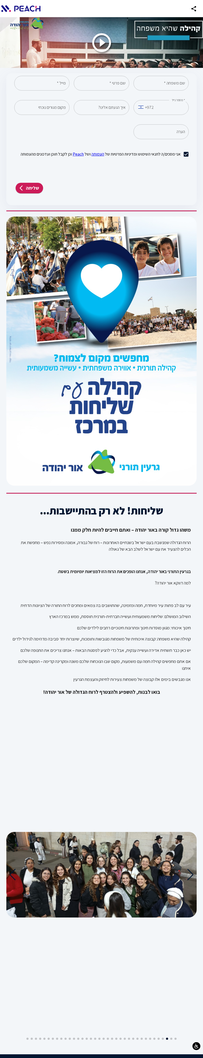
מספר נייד (178, 100)
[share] (194, 9)
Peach (78, 154)
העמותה (97, 154)
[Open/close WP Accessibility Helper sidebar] (196, 1046)
